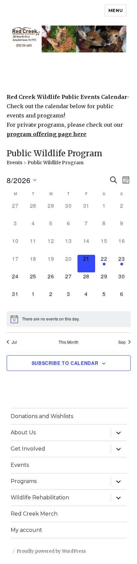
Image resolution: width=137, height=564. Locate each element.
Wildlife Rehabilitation (40, 497)
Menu (115, 10)
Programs (24, 481)
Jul (14, 342)
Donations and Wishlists (42, 416)
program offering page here (46, 134)
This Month (68, 342)
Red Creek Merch (34, 514)
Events (14, 163)
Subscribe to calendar (65, 363)
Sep (122, 342)
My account (26, 530)
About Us (23, 432)
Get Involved (28, 449)
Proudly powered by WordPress (51, 551)
